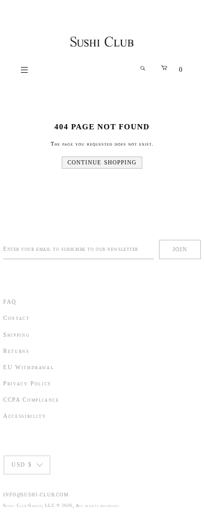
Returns (16, 351)
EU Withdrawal (28, 367)
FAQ (10, 301)
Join (180, 249)
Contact (16, 318)
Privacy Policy (27, 383)
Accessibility (24, 416)
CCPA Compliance (31, 399)
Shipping (16, 334)
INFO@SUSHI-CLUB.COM (36, 494)
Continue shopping (102, 162)
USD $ (22, 464)
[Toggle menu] (25, 69)
